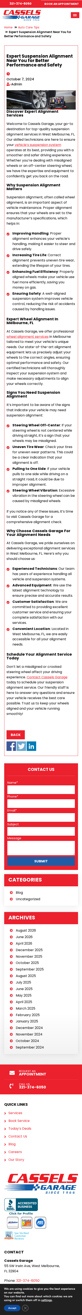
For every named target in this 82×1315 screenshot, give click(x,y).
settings (46, 1300)
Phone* (12, 796)
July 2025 (23, 982)
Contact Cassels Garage (47, 677)
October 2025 (27, 962)
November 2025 (29, 956)
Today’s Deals (19, 1128)
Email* (12, 810)
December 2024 (29, 1027)
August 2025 (26, 975)
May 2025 (24, 995)
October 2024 (27, 1040)
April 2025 (24, 1002)
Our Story (16, 1159)
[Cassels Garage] (21, 12)
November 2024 (29, 1034)
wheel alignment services (28, 336)
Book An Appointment (61, 4)
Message (14, 838)
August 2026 (26, 930)
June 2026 (24, 937)
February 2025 (28, 1015)
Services (15, 1113)
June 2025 (24, 988)
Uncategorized (28, 899)
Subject (13, 824)
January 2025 (27, 1021)
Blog (19, 892)
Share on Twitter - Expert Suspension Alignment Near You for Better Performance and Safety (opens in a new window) (21, 746)
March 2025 (25, 1008)
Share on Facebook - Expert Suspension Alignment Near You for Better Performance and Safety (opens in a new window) (11, 746)
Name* (12, 783)
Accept (12, 1308)
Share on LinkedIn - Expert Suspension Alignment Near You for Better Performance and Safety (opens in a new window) (31, 746)
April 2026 (24, 943)
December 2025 (29, 950)
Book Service (19, 1121)
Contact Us (17, 1136)
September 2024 (30, 1047)
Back (16, 734)
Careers (15, 1152)
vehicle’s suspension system (38, 144)
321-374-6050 (20, 3)
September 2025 (30, 969)
